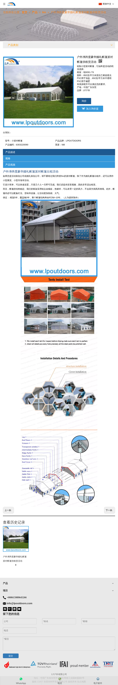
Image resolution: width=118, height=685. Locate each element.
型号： (8, 140)
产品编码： (10, 144)
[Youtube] (19, 609)
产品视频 (10, 164)
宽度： (58, 144)
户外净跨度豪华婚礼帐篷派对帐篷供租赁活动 (15, 558)
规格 (7, 158)
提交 (11, 656)
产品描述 (10, 152)
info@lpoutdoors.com (19, 603)
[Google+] (10, 609)
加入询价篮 (92, 108)
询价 (84, 101)
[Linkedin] (14, 609)
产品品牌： (60, 140)
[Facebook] (5, 609)
